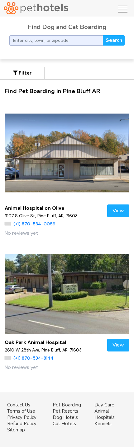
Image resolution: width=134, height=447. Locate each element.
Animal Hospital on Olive (35, 208)
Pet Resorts (65, 411)
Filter (24, 73)
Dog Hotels (65, 417)
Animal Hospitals (104, 414)
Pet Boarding (67, 405)
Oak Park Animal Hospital (35, 342)
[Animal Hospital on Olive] (67, 153)
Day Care (104, 405)
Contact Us (18, 405)
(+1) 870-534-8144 (33, 358)
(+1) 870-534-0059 (34, 224)
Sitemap (16, 430)
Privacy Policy (21, 417)
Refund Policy (21, 423)
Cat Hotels (64, 423)
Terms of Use (21, 411)
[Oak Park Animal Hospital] (67, 294)
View (118, 210)
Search (114, 40)
